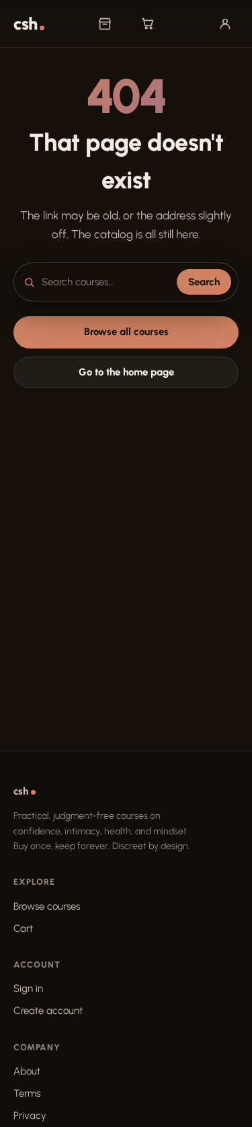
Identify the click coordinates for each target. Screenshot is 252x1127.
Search (204, 282)
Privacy (29, 1116)
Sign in (28, 988)
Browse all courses (126, 332)
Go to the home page (126, 372)
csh (25, 23)
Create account (48, 1011)
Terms (26, 1093)
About (26, 1071)
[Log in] (225, 23)
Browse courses (46, 906)
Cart (23, 928)
